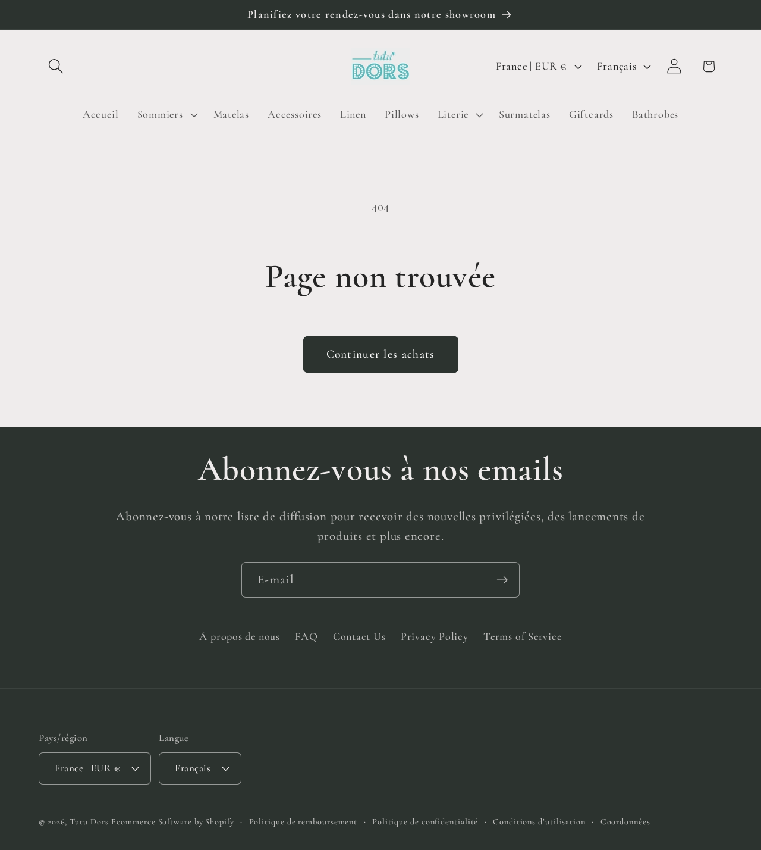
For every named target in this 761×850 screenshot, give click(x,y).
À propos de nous (239, 636)
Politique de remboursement (303, 821)
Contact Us (359, 636)
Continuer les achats (380, 354)
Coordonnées (625, 821)
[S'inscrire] (502, 580)
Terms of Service (522, 636)
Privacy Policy (434, 636)
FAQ (306, 636)
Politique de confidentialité (425, 821)
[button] (56, 66)
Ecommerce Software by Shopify (172, 821)
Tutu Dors (89, 821)
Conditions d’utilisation (539, 821)
